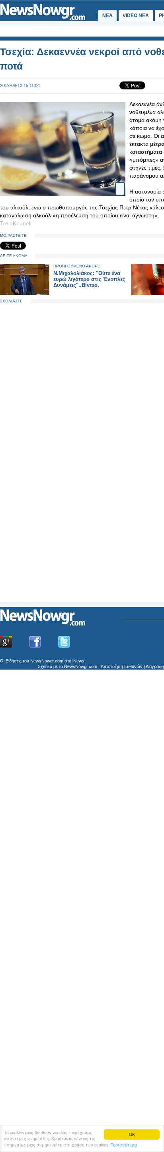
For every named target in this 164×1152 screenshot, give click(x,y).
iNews (78, 660)
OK (132, 1134)
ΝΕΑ (107, 15)
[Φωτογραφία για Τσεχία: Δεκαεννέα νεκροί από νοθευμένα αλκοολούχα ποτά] (120, 185)
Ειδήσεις (13, 660)
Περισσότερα (124, 1145)
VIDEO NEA (136, 15)
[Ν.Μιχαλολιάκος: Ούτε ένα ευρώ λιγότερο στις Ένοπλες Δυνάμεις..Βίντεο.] (24, 293)
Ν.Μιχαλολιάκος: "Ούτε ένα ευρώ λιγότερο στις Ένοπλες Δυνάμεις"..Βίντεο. (89, 279)
